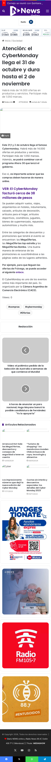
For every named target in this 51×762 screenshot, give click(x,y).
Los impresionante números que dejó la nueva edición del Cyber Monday (12, 483)
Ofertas (26, 312)
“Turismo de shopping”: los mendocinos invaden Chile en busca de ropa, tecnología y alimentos (37, 451)
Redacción (8, 102)
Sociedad (17, 40)
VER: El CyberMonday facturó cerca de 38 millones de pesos (20, 193)
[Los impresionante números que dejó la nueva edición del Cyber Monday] (13, 471)
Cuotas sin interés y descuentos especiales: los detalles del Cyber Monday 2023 (37, 485)
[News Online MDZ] (25, 11)
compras (15, 306)
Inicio (7, 40)
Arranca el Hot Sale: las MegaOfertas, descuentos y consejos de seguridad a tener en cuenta (13, 451)
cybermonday (34, 306)
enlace (20, 272)
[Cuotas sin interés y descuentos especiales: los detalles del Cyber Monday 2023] (38, 471)
